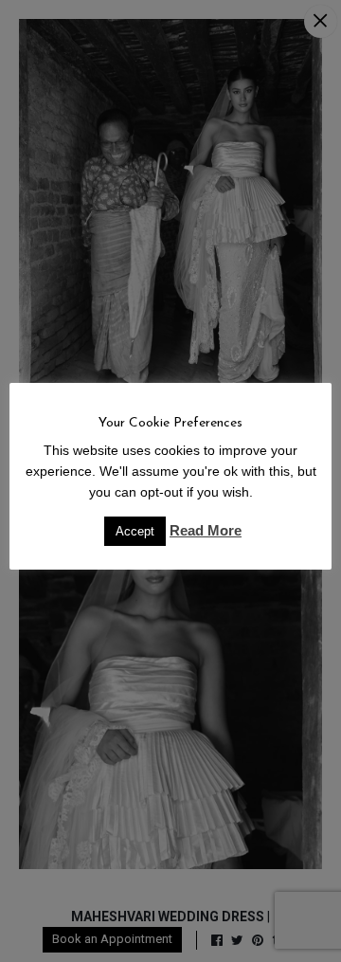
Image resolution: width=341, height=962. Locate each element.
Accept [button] (135, 531)
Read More (206, 530)
